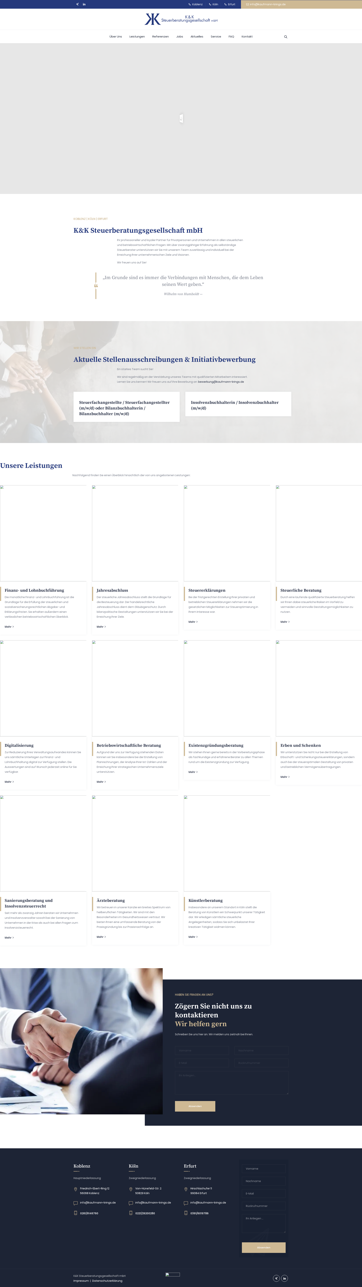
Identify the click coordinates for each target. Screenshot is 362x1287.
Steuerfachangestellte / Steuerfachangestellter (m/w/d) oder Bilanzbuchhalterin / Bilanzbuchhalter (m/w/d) (124, 408)
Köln (215, 4)
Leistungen (137, 36)
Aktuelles (197, 36)
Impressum (81, 1281)
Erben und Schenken (301, 745)
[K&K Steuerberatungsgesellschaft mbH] (181, 19)
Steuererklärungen (207, 590)
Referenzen (160, 36)
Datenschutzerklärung (107, 1281)
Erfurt (231, 4)
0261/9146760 (89, 1213)
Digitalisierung (19, 745)
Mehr (8, 627)
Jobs (179, 36)
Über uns (116, 36)
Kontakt (247, 36)
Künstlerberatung (206, 900)
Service (216, 36)
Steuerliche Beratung (301, 590)
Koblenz (197, 4)
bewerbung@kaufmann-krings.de (221, 382)
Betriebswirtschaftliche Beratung (129, 745)
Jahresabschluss (112, 590)
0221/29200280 (145, 1213)
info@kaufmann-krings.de (267, 4)
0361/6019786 (199, 1213)
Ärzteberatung (111, 900)
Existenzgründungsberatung (216, 745)
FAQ (231, 36)
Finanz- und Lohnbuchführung (34, 590)
